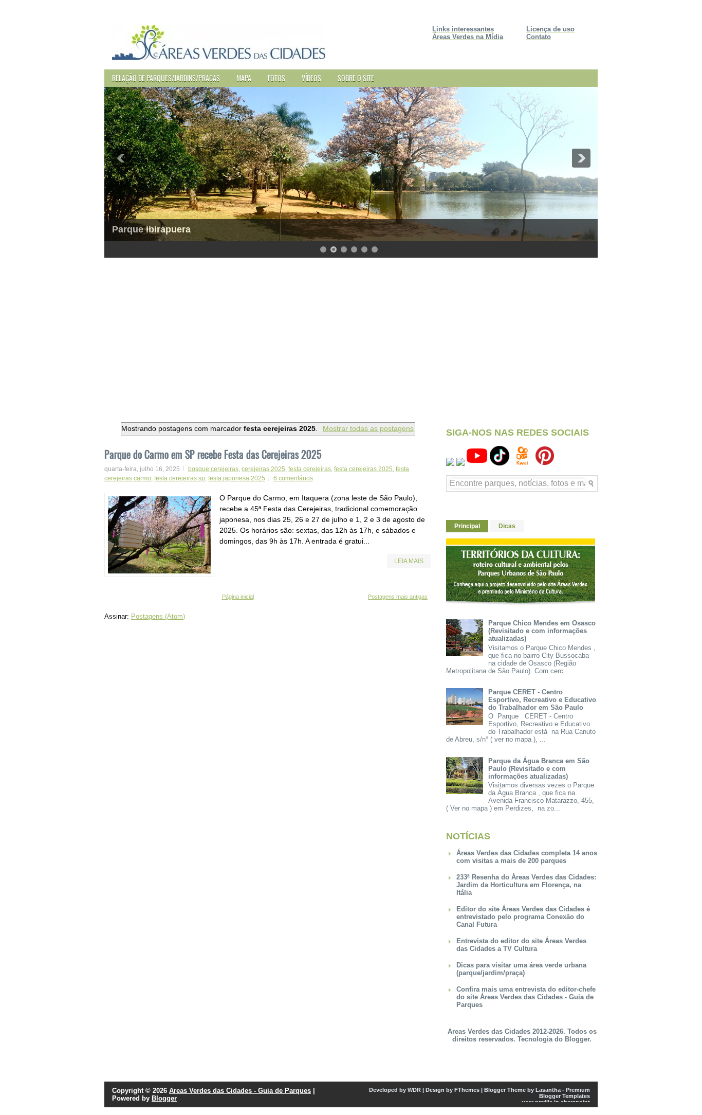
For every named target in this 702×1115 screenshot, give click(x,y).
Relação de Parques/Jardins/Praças (166, 78)
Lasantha (548, 1090)
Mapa (243, 78)
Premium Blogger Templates (564, 1093)
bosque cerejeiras (213, 469)
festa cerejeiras (309, 469)
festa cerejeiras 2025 (363, 469)
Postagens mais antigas (398, 597)
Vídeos (311, 78)
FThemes (466, 1090)
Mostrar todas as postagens (368, 428)
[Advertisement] (351, 337)
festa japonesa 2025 (236, 478)
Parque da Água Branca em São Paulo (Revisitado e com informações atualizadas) (538, 768)
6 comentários (293, 478)
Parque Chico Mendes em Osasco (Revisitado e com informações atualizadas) (542, 630)
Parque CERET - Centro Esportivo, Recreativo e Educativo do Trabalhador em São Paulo (542, 699)
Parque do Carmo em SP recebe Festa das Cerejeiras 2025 (213, 454)
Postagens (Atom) (158, 616)
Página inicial (238, 597)
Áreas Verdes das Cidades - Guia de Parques (240, 1090)
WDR (414, 1090)
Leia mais (408, 561)
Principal (467, 526)
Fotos (276, 78)
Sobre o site (356, 78)
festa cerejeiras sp (179, 478)
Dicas (506, 526)
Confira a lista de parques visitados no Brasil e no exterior (240, 229)
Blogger (577, 1039)
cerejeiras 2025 (263, 469)
